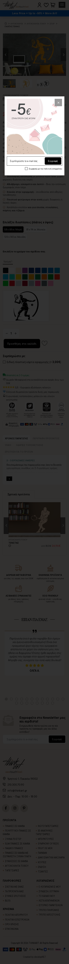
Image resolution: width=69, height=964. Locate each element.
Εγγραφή (53, 161)
